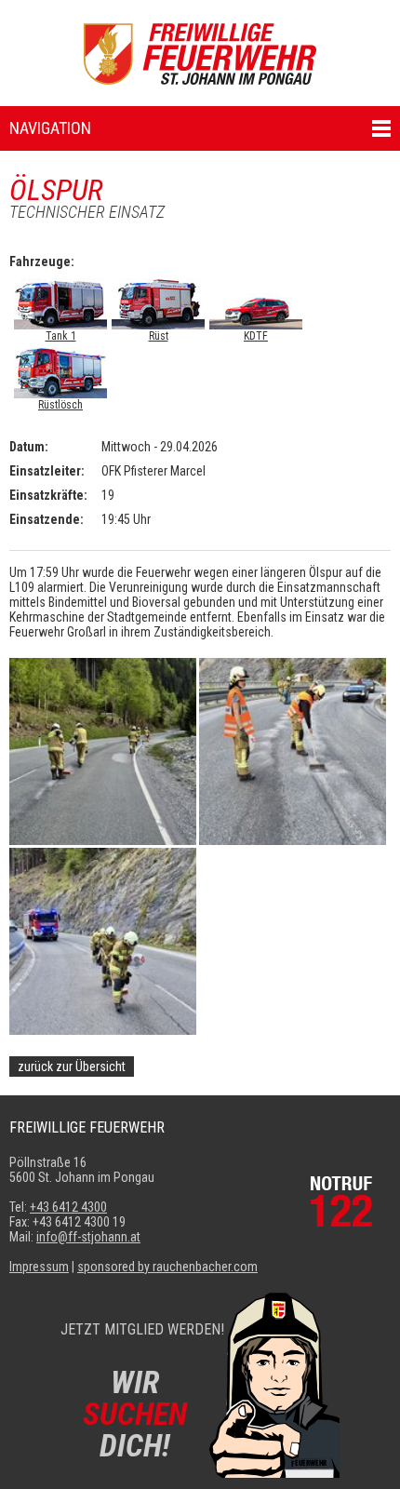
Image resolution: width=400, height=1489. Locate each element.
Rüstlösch (60, 404)
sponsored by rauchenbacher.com (167, 1266)
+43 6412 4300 (68, 1207)
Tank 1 (61, 335)
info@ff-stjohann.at (88, 1236)
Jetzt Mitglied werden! (142, 1329)
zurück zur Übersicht (72, 1066)
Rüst (158, 335)
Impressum (39, 1266)
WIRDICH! (135, 1413)
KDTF (256, 335)
